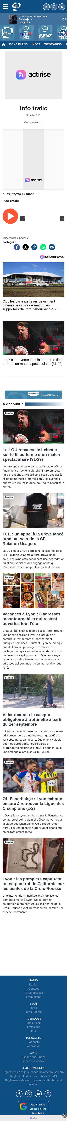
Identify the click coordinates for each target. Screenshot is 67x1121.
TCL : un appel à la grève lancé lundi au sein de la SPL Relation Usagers (33, 539)
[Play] (4, 30)
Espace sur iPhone (34, 1057)
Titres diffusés (33, 992)
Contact (33, 988)
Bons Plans (18, 44)
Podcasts (33, 1042)
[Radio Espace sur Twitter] (28, 1093)
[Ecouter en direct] (46, 6)
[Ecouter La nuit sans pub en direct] (33, 394)
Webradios (53, 44)
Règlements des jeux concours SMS (33, 1076)
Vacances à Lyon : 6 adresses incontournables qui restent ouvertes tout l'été (31, 619)
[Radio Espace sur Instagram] (47, 1093)
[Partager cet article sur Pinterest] (33, 249)
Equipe (33, 984)
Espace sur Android (33, 1061)
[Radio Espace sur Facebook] (19, 1093)
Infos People (33, 1011)
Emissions (33, 1027)
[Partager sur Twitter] (25, 249)
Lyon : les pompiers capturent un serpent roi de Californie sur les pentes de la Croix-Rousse (33, 884)
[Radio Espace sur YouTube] (38, 1093)
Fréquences (33, 996)
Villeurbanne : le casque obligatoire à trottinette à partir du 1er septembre (33, 719)
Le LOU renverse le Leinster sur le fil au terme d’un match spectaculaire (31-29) (31, 454)
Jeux (33, 1031)
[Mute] (64, 19)
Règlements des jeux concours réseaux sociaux (33, 1072)
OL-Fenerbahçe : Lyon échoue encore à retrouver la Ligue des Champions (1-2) (33, 803)
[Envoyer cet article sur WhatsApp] (42, 249)
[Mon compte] (61, 6)
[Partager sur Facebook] (16, 249)
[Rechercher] (54, 6)
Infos (36, 44)
